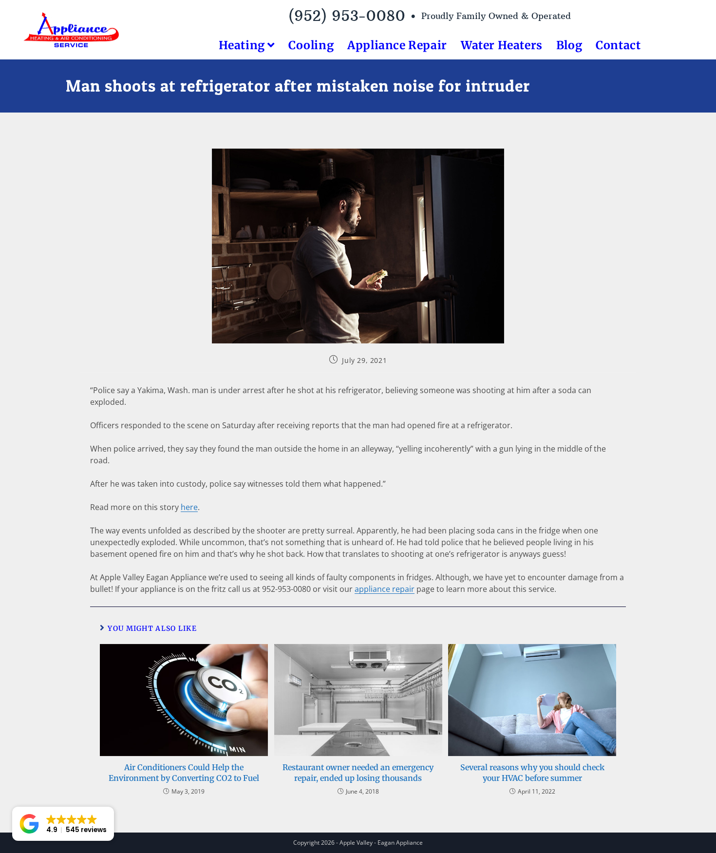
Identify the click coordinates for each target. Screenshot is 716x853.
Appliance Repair (397, 45)
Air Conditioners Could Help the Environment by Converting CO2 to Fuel (184, 772)
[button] (63, 824)
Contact (618, 45)
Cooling (311, 45)
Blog (569, 45)
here (189, 507)
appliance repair (385, 589)
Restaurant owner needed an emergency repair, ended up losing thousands (358, 772)
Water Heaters (502, 45)
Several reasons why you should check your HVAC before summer (532, 772)
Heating (243, 45)
